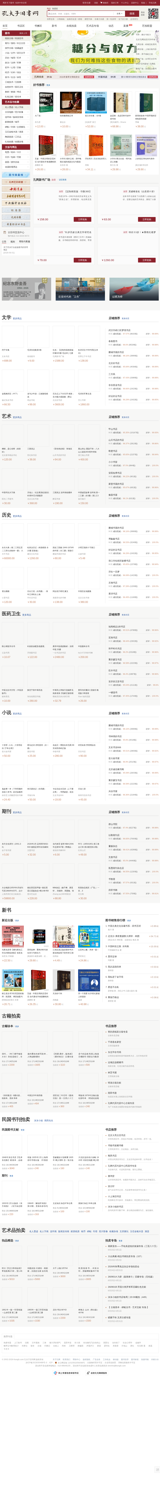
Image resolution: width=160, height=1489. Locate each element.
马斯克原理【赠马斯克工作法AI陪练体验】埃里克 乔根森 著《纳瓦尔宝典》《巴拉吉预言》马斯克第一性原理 (12, 951)
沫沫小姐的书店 (115, 1206)
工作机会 (106, 1359)
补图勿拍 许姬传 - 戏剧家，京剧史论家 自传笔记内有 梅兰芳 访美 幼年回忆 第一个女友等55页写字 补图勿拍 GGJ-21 (37, 1269)
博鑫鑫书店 (114, 539)
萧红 (132, 1346)
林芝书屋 (112, 1072)
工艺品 (18, 137)
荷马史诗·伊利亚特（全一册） (38, 746)
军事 (19, 62)
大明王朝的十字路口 (86, 547)
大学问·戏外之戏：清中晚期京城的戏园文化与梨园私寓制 (70, 160)
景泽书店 (113, 593)
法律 (13, 62)
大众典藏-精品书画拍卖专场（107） (125, 1256)
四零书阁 (113, 890)
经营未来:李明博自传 (87, 745)
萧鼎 (99, 1346)
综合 (19, 72)
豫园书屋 (113, 495)
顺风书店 (112, 1155)
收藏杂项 (19, 141)
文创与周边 (11, 147)
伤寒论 (24, 1346)
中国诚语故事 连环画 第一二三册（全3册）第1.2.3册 (89, 494)
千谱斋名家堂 (114, 1042)
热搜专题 (7, 1343)
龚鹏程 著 (31, 1000)
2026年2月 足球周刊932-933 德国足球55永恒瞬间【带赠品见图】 (37, 846)
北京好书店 (114, 363)
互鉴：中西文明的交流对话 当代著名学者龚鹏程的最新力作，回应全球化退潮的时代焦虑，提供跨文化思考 (45, 160)
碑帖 (7, 127)
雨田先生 (48, 1120)
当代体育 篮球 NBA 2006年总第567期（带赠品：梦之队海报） (63, 846)
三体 (44, 1343)
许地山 (124, 1346)
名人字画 (19, 107)
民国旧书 (19, 38)
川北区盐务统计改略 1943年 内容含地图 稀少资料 (88, 1159)
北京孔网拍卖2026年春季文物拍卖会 (145, 40)
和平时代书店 (115, 648)
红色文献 (9, 96)
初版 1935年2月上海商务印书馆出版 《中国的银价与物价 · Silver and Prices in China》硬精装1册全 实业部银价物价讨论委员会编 (37, 1159)
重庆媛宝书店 (115, 659)
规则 (13, 241)
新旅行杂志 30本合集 (87, 1203)
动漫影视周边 (11, 167)
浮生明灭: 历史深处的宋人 (96, 159)
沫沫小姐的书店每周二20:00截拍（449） (128, 1297)
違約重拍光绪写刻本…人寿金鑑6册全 (37, 1055)
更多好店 (125, 318)
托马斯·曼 (141, 1346)
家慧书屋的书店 (116, 484)
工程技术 (9, 82)
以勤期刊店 (114, 835)
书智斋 (112, 879)
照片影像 (19, 112)
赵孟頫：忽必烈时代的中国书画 (120, 117)
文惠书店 (113, 857)
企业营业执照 (110, 1363)
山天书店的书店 (116, 440)
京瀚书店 (113, 582)
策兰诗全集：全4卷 (93, 116)
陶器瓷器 (9, 137)
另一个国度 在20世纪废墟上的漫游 (89, 995)
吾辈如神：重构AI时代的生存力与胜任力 (37, 951)
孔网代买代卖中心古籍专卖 (121, 1103)
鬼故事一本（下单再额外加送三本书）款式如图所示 (12, 791)
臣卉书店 (113, 670)
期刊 (7, 43)
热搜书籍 (145, 1359)
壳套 (19, 157)
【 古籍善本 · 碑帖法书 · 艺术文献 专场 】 (128, 1307)
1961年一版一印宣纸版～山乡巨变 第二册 (12, 1311)
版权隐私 (86, 1359)
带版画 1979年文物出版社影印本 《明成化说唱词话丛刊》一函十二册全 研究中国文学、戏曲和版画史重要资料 (88, 1097)
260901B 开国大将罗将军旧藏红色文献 (127, 1287)
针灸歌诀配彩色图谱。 (36, 646)
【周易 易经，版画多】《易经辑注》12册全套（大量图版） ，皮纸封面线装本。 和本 (63, 1055)
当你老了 (116, 1343)
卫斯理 (72, 1346)
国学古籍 (9, 48)
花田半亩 (67, 1343)
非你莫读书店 (115, 385)
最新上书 (23, 33)
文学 (13, 53)
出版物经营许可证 (94, 1363)
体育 (19, 77)
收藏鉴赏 (19, 48)
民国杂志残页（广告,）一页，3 (88, 889)
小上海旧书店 (114, 1196)
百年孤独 (35, 1343)
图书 (7, 33)
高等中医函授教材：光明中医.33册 (63, 648)
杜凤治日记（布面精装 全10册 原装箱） (37, 549)
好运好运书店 (115, 396)
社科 (13, 72)
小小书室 (113, 462)
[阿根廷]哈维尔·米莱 (10, 1000)
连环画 (8, 117)
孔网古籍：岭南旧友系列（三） (146, 45)
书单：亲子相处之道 (144, 54)
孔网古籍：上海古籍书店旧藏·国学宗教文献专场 (146, 50)
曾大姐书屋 (114, 758)
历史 (7, 58)
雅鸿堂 (111, 1176)
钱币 (17, 122)
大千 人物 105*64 (60, 1268)
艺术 (19, 58)
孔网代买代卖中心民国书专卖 (122, 1166)
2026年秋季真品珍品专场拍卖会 (123, 1266)
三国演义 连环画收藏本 (62, 492)
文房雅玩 (21, 127)
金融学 (138, 1343)
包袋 (13, 157)
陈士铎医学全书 (8, 646)
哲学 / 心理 (10, 67)
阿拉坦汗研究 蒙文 (60, 591)
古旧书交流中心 (18, 234)
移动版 (116, 1359)
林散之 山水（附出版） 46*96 (88, 1311)
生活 (13, 77)
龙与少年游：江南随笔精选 (37, 395)
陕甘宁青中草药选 (34, 690)
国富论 (106, 1343)
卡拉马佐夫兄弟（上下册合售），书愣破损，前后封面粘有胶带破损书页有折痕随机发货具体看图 (63, 791)
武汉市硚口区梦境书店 (120, 330)
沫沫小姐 (38, 1120)
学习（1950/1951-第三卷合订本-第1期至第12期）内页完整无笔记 (88, 846)
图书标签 (135, 1359)
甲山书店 (113, 429)
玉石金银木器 (11, 132)
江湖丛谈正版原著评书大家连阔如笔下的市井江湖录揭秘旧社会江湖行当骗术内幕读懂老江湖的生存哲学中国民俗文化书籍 (63, 951)
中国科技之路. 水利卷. (119, 946)
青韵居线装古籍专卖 (118, 1032)
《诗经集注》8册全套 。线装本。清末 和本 (12, 1096)
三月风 (112, 374)
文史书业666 (115, 747)
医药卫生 (19, 87)
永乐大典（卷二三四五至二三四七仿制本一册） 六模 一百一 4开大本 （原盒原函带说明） (12, 549)
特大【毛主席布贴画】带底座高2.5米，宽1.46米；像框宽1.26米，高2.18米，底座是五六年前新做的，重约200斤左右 (12, 1269)
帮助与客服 (24, 241)
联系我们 (66, 1359)
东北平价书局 (114, 1052)
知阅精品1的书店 (117, 626)
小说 (7, 53)
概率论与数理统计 (11, 1346)
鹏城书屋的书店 (116, 352)
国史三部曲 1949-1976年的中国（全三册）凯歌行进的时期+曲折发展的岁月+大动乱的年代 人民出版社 (64, 549)
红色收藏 (9, 141)
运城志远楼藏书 (115, 1062)
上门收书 (18, 1343)
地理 (13, 58)
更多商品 (17, 318)
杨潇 (80, 1000)
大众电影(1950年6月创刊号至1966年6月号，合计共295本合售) (12, 889)
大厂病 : (38, 116)
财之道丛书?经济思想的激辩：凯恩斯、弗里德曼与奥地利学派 (13, 995)
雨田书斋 (112, 1093)
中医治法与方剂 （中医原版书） (12, 691)
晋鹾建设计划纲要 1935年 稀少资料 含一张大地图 (63, 1159)
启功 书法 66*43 (60, 1310)
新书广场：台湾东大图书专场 (146, 69)
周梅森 (55, 1000)
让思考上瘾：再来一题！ (88, 950)
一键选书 (113, 692)
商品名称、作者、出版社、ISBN (62, 14)
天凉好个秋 (57, 993)
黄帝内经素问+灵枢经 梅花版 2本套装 (88, 691)
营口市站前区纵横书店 (120, 560)
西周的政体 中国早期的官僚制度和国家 (145, 117)
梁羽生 (107, 1346)
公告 (4, 241)
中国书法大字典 (8, 492)
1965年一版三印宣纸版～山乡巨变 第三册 (37, 1311)
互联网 (18, 82)
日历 (7, 157)
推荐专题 (8, 1336)
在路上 (56, 1346)
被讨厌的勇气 (55, 1343)
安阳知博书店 (115, 473)
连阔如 (55, 956)
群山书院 (113, 824)
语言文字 (21, 53)
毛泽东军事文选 (84, 394)
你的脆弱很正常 (66, 116)
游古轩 (111, 1186)
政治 (7, 62)
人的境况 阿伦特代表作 (145, 159)
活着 (27, 1343)
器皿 (7, 162)
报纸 (13, 43)
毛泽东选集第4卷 (34, 350)
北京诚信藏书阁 (116, 769)
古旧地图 (9, 112)
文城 (39, 1346)
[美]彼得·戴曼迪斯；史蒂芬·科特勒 (38, 956)
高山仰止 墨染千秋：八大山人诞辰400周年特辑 (88, 450)
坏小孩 (77, 1343)
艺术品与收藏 (12, 102)
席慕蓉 (115, 1346)
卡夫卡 (6, 1349)
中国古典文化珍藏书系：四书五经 (124, 926)
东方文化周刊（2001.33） (11, 845)
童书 (7, 77)
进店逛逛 (63, 180)
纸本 (13, 152)
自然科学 (9, 87)
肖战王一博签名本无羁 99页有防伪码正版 (63, 746)
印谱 (13, 127)
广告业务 (96, 1359)
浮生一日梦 (114, 571)
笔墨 (7, 152)
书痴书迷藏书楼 (115, 1145)
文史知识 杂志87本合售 (62, 1203)
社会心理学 (127, 1343)
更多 (48, 85)
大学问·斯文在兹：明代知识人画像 (120, 160)
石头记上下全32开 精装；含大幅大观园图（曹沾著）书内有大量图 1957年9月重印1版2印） (64, 395)
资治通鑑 (5, 591)
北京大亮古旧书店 (116, 1135)
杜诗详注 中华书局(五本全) (88, 351)
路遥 (150, 1346)
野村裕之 (82, 956)
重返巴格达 (113, 997)
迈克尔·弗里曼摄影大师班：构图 (123, 936)
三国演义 (31, 449)
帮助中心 (76, 1359)
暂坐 (32, 1346)
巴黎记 (47, 1346)
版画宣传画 (18, 117)
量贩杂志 (113, 846)
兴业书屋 (113, 791)
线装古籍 (9, 38)
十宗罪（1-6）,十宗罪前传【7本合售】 (12, 746)
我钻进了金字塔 (115, 977)
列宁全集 (5, 350)
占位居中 (20, 13)
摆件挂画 (15, 162)
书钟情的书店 (115, 736)
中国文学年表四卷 (35, 1095)
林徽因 (80, 1346)
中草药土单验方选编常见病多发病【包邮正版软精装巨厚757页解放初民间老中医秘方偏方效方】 (63, 692)
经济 (7, 72)
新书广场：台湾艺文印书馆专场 (146, 59)
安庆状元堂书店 (116, 681)
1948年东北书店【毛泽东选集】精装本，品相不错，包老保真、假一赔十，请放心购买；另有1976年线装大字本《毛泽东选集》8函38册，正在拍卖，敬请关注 (12, 1159)
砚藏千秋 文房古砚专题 (119, 1317)
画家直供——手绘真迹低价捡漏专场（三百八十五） (133, 1246)
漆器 (21, 132)
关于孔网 (56, 1359)
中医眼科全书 (83, 646)
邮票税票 (9, 122)
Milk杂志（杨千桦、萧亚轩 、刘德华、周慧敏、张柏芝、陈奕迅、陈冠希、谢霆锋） (63, 889)
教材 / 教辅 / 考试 (13, 92)
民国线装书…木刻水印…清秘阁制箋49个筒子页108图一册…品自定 (88, 1269)
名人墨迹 (9, 107)
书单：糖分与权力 (143, 35)
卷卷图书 (113, 341)
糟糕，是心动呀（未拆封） (11, 450)
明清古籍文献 (114, 1082)
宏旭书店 (113, 637)
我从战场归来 (114, 966)
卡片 (19, 152)
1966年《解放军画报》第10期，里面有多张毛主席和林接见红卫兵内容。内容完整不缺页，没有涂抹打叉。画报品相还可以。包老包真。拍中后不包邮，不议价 (37, 1205)
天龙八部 (82, 789)
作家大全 (155, 1359)
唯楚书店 (113, 451)
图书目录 (125, 1359)
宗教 (19, 67)
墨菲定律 (112, 956)
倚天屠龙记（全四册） (36, 789)
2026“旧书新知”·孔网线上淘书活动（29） (145, 64)
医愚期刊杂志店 (116, 868)
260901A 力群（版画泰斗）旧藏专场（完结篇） (131, 1276)
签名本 (18, 96)
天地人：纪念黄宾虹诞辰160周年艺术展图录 (38, 494)
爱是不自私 (113, 987)
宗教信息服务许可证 (126, 1363)
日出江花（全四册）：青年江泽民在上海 (37, 593)
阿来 (64, 1346)
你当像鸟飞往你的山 (91, 1343)
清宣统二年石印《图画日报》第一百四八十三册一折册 (63, 1097)
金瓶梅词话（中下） (10, 394)
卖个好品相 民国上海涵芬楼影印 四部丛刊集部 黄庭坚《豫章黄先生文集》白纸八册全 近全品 (88, 1055)
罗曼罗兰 (90, 1346)
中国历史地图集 (84, 591)
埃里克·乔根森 (8, 956)
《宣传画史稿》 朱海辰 (62, 449)
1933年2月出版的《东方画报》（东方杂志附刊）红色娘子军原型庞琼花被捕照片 (12, 1205)
